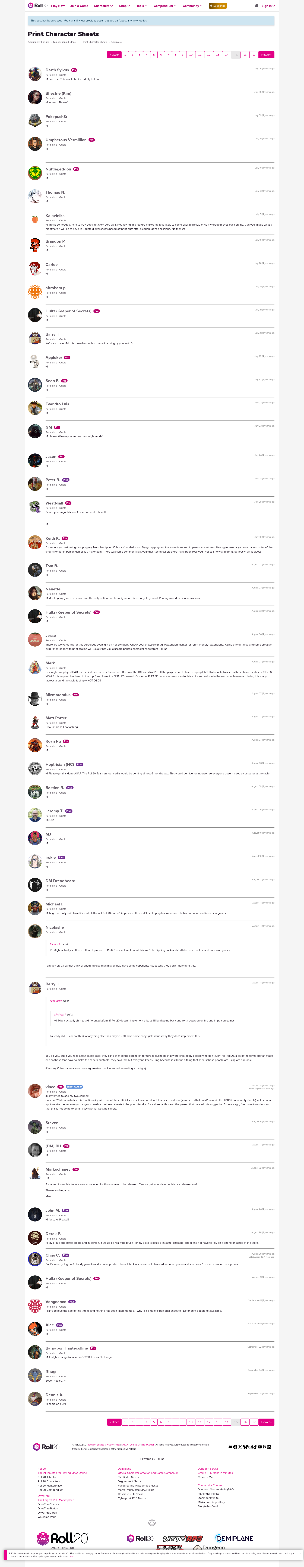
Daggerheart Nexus (129, 1481)
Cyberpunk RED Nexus (132, 1498)
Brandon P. (55, 241)
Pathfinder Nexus (128, 1477)
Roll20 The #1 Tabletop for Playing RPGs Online (62, 1471)
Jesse (51, 635)
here (71, 1556)
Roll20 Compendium (50, 1490)
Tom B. (52, 566)
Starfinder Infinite (208, 1498)
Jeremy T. (55, 811)
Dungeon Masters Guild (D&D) (216, 1489)
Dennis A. (54, 1395)
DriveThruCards (47, 1513)
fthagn (52, 1371)
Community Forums (38, 42)
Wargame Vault (47, 1517)
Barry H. (53, 334)
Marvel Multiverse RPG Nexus (136, 1490)
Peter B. (53, 480)
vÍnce (51, 1087)
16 (245, 55)
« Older (114, 55)
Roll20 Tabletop (47, 1477)
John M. (53, 1210)
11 (200, 55)
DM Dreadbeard (60, 881)
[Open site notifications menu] (256, 5)
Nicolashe (55, 927)
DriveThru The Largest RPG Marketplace (56, 1498)
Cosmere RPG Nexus (130, 1494)
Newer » (266, 55)
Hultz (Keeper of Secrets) (69, 311)
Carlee (52, 264)
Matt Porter (56, 718)
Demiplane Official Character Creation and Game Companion (148, 1471)
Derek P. (53, 1234)
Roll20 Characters (49, 1481)
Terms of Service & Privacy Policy (104, 1444)
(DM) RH (54, 1146)
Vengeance (56, 1302)
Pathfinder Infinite (208, 1494)
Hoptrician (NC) (60, 764)
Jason (51, 456)
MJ (48, 834)
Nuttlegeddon (59, 169)
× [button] (300, 1554)
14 (227, 55)
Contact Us (135, 1444)
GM (49, 427)
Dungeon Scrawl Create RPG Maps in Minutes (215, 1471)
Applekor (54, 357)
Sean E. (53, 381)
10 (191, 55)
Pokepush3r (56, 117)
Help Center (148, 1444)
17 (254, 55)
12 (209, 55)
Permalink (52, 75)
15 (236, 55)
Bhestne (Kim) (58, 93)
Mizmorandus (59, 695)
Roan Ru (54, 741)
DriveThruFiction (48, 1508)
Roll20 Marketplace (50, 1486)
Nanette (53, 589)
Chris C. (53, 1255)
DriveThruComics (48, 1504)
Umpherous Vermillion (67, 140)
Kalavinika (55, 216)
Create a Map (206, 1477)
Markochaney (59, 1169)
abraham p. (56, 288)
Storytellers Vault (208, 1506)
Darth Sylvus (58, 70)
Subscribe (219, 6)
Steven (52, 1123)
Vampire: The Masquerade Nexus (138, 1486)
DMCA (124, 1444)
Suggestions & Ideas (64, 42)
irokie (51, 857)
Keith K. (53, 538)
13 (218, 55)
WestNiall (55, 503)
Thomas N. (55, 192)
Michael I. (54, 904)
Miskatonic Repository (211, 1502)
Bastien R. (55, 788)
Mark (50, 663)
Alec (50, 1325)
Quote (62, 75)
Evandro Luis (57, 404)
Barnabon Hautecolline (67, 1348)
